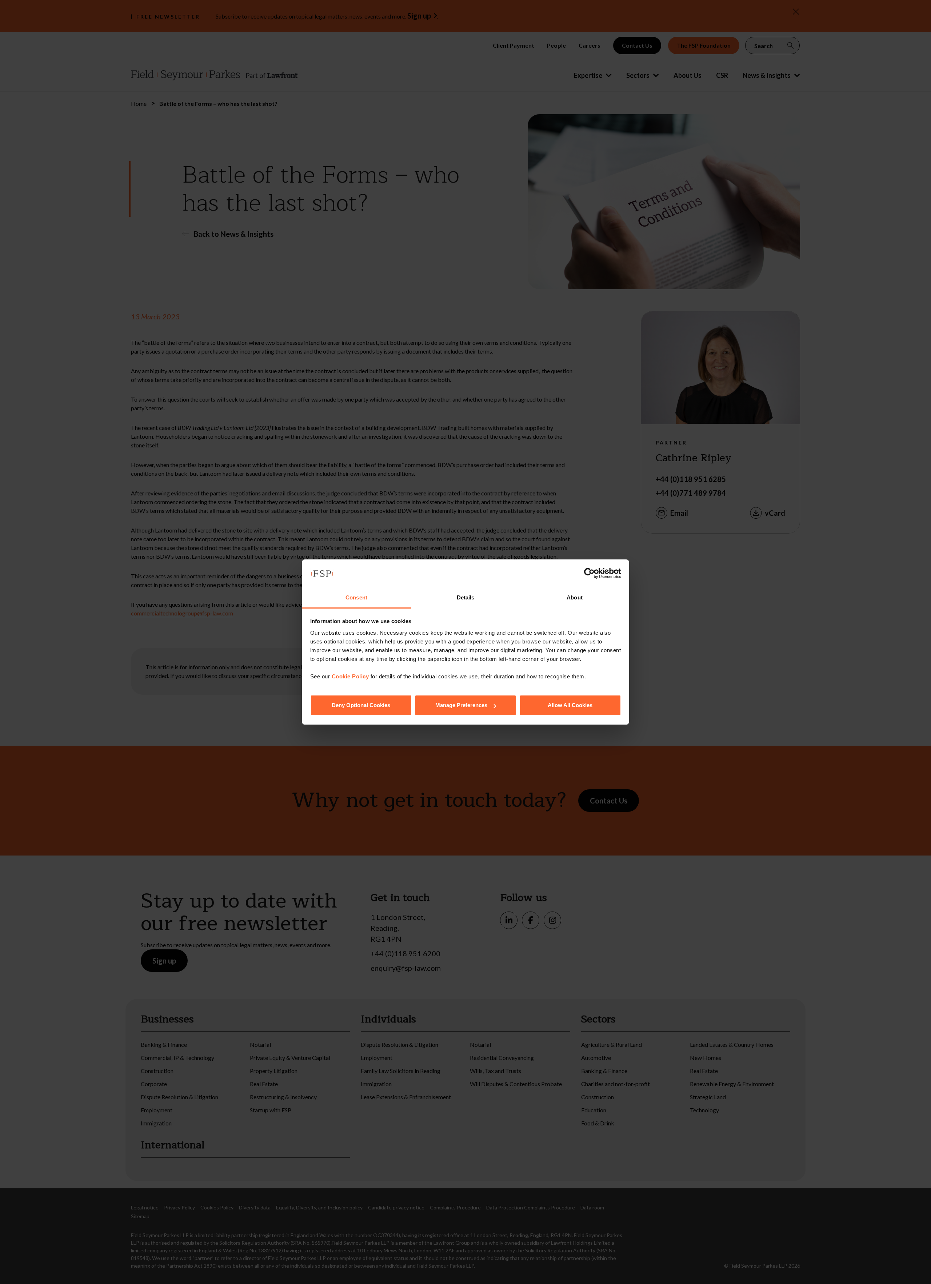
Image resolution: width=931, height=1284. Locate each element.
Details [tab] (466, 597)
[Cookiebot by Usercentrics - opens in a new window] (589, 573)
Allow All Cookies (570, 705)
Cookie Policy (350, 676)
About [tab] (575, 597)
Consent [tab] (356, 597)
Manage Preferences (461, 705)
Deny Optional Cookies (361, 705)
